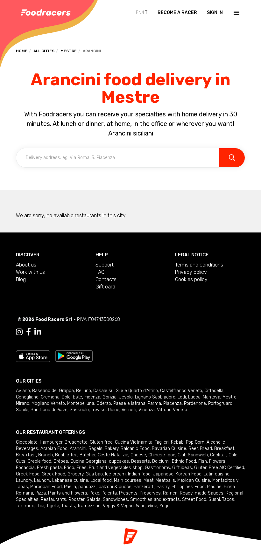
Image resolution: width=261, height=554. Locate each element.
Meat (148, 480)
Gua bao (94, 474)
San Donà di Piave (49, 409)
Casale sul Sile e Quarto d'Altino (125, 390)
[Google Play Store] (74, 356)
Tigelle (52, 506)
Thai (40, 506)
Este (77, 397)
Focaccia (25, 467)
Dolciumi (161, 461)
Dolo (66, 397)
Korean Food (188, 474)
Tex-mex (25, 506)
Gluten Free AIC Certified (219, 467)
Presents (128, 493)
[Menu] (236, 12)
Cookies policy (191, 279)
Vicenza (146, 409)
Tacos (228, 499)
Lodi (182, 397)
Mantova (211, 397)
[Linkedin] (37, 332)
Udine (113, 409)
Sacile (22, 409)
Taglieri (162, 442)
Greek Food (27, 474)
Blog (21, 279)
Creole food (39, 461)
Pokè (94, 493)
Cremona (50, 397)
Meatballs (165, 480)
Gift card (105, 287)
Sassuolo (79, 409)
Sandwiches (115, 499)
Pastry (163, 486)
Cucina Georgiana (88, 461)
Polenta (109, 493)
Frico (69, 467)
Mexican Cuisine (193, 480)
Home (21, 51)
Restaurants (53, 499)
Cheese (138, 455)
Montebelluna (80, 403)
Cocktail (218, 455)
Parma (154, 403)
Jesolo (126, 397)
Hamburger (51, 442)
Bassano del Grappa (53, 390)
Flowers (217, 461)
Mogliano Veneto (48, 403)
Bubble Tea (66, 455)
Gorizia (109, 397)
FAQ (99, 272)
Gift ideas (182, 467)
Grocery (75, 474)
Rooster (76, 499)
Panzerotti (144, 486)
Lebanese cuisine (70, 480)
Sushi (214, 499)
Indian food (139, 474)
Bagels (95, 448)
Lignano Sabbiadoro (155, 397)
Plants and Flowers (67, 493)
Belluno (83, 390)
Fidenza (92, 397)
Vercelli (129, 409)
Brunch (45, 455)
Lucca (194, 397)
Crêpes (60, 461)
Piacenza (172, 403)
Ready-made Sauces (201, 493)
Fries (81, 467)
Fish (202, 461)
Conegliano (27, 397)
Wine (140, 506)
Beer (193, 448)
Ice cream (115, 474)
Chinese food (161, 455)
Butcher (87, 455)
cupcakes (119, 461)
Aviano (23, 390)
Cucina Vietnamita (133, 442)
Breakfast (224, 448)
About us (26, 265)
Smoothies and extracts (155, 499)
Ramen (170, 493)
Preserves (150, 493)
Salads (94, 499)
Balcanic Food (135, 448)
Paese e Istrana (129, 403)
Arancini (78, 448)
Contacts (105, 279)
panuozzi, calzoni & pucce (104, 486)
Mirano (22, 403)
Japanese (163, 474)
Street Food (194, 499)
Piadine (214, 486)
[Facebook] (28, 332)
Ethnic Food (184, 461)
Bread (206, 448)
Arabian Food (53, 448)
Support (104, 265)
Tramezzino (89, 506)
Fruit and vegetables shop (116, 467)
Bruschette (76, 442)
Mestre (68, 51)
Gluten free (101, 442)
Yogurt (166, 506)
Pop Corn (195, 442)
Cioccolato (27, 442)
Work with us (30, 272)
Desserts (140, 461)
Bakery (111, 448)
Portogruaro (220, 403)
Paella (70, 486)
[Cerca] (232, 157)
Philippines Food (188, 486)
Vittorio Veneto (172, 409)
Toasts (68, 506)
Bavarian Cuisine (169, 448)
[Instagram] (19, 332)
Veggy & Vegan (118, 506)
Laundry (24, 480)
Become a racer (177, 12)
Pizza (40, 493)
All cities (43, 51)
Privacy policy (191, 272)
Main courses (127, 480)
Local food (101, 480)
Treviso (98, 409)
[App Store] (33, 356)
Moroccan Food (46, 486)
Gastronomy (157, 467)
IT (145, 12)
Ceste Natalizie (113, 455)
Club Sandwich (193, 455)
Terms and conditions (199, 265)
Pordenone (195, 403)
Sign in (215, 12)
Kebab (177, 442)
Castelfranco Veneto (181, 390)
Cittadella (213, 390)
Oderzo (103, 403)
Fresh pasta (49, 467)
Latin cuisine (216, 474)
